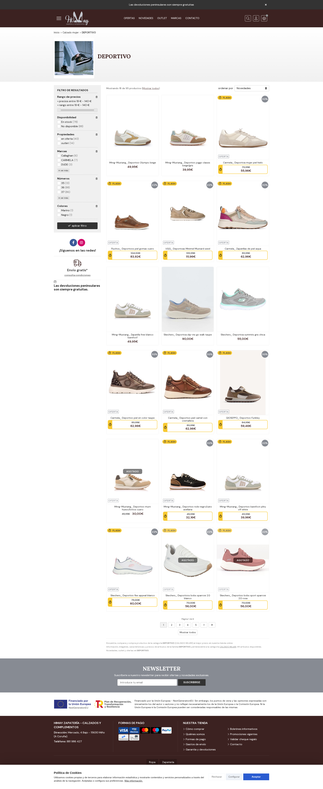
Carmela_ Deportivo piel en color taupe (133, 417)
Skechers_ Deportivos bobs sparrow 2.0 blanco (188, 597)
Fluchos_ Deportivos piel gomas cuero (132, 248)
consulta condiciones (77, 275)
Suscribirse (191, 682)
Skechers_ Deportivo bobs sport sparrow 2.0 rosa (243, 597)
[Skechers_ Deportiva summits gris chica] (243, 299)
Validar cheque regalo (243, 739)
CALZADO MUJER (228, 646)
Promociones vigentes (243, 734)
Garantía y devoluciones (201, 749)
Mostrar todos (151, 88)
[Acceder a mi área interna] (256, 18)
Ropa (152, 762)
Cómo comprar (195, 729)
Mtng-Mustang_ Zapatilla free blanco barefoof (132, 336)
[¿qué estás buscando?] (248, 18)
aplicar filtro (79, 225)
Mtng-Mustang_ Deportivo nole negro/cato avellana (188, 508)
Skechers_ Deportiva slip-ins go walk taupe (188, 334)
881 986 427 (74, 741)
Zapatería (168, 762)
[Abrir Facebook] (73, 242)
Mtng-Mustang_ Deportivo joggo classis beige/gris (187, 164)
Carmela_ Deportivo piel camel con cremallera (187, 419)
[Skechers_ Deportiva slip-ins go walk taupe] (188, 299)
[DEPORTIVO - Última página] (212, 625)
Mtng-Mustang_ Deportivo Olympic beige (132, 162)
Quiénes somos (195, 734)
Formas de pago (196, 739)
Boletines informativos (243, 729)
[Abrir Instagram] (81, 242)
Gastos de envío (196, 744)
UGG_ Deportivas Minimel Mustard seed (188, 248)
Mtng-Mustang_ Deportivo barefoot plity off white (243, 508)
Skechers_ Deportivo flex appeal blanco (133, 595)
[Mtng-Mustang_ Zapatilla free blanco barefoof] (132, 299)
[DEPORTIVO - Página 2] (204, 625)
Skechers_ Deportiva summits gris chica (243, 334)
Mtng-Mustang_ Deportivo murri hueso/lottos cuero (132, 508)
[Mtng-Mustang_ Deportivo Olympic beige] (132, 127)
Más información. (133, 780)
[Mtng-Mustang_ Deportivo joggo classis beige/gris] (188, 127)
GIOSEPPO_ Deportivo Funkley (243, 417)
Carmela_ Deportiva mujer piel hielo (243, 162)
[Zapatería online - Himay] (77, 18)
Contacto (236, 744)
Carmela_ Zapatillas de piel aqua (243, 248)
